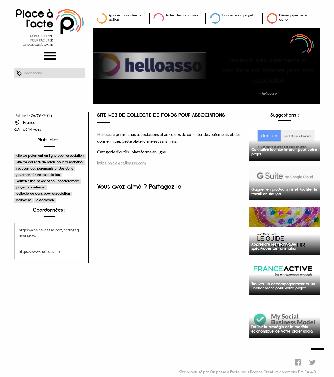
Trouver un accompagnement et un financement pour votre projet (283, 286)
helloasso (23, 200)
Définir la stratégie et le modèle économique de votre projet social (282, 329)
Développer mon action (293, 17)
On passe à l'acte (225, 371)
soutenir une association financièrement (47, 181)
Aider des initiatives (182, 15)
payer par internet (30, 187)
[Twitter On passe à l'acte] (312, 362)
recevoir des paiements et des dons (44, 169)
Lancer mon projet (237, 15)
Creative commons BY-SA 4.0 (289, 371)
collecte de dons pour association (43, 194)
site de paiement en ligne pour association (50, 156)
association (45, 200)
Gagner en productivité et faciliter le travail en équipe (284, 191)
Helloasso (106, 134)
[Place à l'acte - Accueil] (49, 27)
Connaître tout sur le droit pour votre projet (284, 152)
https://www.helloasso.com (41, 251)
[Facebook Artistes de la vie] (298, 362)
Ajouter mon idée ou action (125, 17)
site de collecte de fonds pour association (49, 162)
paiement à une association (38, 175)
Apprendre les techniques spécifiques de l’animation (274, 246)
